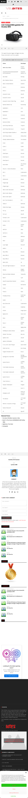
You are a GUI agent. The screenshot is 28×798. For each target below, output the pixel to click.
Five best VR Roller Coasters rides (11, 418)
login (4, 1)
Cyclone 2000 (14, 464)
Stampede (5, 426)
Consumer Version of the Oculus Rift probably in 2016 (12, 755)
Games (3, 22)
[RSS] (21, 1)
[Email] (18, 1)
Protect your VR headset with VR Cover (12, 759)
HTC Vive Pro (10, 548)
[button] (26, 772)
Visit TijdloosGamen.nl (11, 675)
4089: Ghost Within (7, 67)
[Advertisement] (14, 440)
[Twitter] (14, 1)
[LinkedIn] (15, 492)
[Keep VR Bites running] (13, 4)
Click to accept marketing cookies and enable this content (14, 740)
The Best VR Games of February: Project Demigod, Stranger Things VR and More (16, 543)
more (26, 48)
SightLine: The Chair (8, 424)
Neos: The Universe (7, 766)
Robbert (22, 22)
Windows (8, 22)
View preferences (14, 792)
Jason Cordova (10, 529)
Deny (14, 789)
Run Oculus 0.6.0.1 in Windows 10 (14, 536)
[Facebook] (8, 1)
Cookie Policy (13, 796)
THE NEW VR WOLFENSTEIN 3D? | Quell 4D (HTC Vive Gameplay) (13, 770)
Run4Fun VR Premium (14, 459)
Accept (14, 785)
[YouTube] (11, 1)
